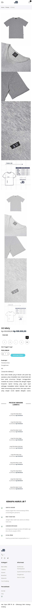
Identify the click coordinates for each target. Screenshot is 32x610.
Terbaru (3, 569)
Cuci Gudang (5, 581)
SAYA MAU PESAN (18, 355)
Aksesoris (3, 578)
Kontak (3, 591)
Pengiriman (5, 365)
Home (2, 7)
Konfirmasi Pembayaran (21, 568)
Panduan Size (5, 363)
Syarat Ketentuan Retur (24, 572)
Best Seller (4, 567)
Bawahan (3, 575)
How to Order (21, 577)
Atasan (3, 572)
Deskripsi (4, 360)
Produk (7, 7)
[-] (8, 354)
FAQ (2, 594)
